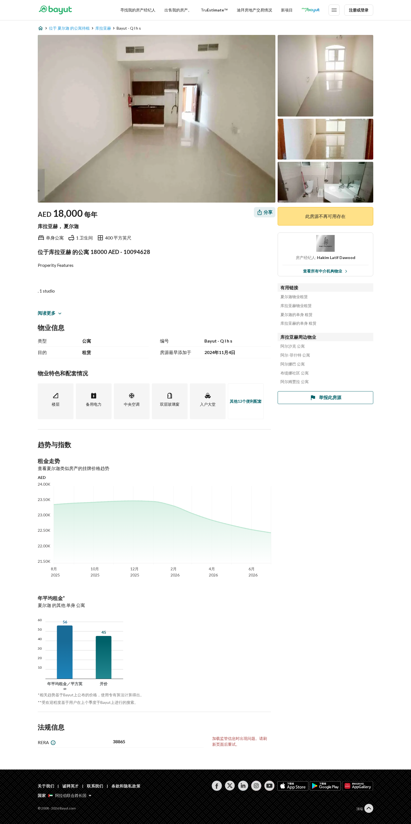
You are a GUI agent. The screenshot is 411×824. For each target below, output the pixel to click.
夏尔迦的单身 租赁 (296, 314)
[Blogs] (310, 10)
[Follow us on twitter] (230, 786)
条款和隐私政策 (126, 785)
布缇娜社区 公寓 (294, 373)
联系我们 (95, 785)
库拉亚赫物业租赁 (296, 305)
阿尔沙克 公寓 (292, 346)
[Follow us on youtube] (269, 786)
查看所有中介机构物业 (322, 271)
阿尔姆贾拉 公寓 (294, 381)
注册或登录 (359, 10)
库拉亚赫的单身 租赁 (298, 323)
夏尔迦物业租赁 (294, 297)
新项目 (287, 10)
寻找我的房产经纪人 (137, 10)
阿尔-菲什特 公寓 (295, 355)
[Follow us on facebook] (217, 786)
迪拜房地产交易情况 (254, 10)
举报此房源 (330, 397)
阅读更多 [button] (47, 312)
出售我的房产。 (178, 10)
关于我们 (46, 785)
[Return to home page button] (55, 10)
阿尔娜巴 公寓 (292, 364)
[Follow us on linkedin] (243, 786)
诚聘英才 (70, 785)
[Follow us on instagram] (256, 786)
